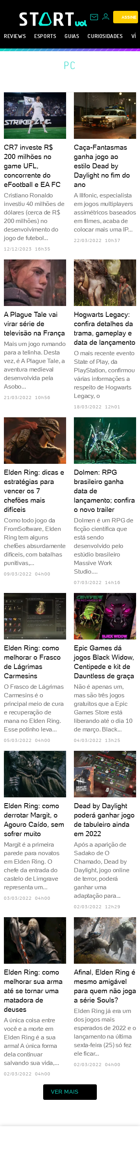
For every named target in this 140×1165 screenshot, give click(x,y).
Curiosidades (105, 36)
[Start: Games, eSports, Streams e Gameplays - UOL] (47, 19)
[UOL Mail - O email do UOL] (94, 17)
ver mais (65, 1092)
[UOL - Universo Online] (81, 23)
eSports (45, 36)
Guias (72, 36)
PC (70, 65)
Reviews (15, 36)
